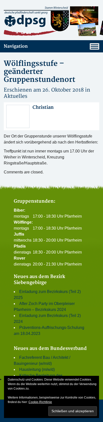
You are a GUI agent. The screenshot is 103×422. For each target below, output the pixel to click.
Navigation (16, 46)
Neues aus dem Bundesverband (50, 348)
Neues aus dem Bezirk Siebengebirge (39, 279)
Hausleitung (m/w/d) (37, 369)
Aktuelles (15, 96)
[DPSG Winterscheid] (51, 21)
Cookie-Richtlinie (40, 402)
